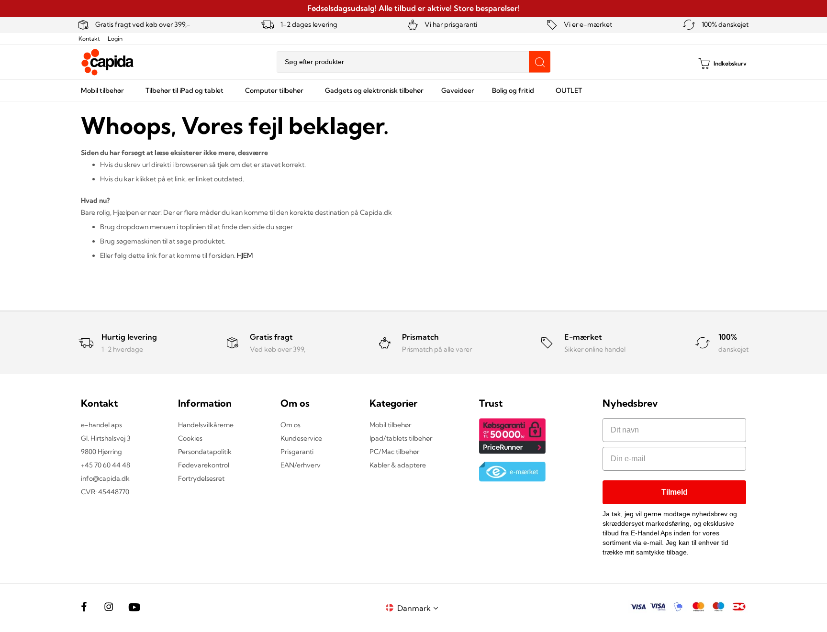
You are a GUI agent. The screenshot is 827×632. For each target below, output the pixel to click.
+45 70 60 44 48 (105, 465)
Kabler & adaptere (397, 465)
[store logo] (107, 62)
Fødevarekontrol (203, 465)
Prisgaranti (296, 451)
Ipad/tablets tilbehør (400, 438)
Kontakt (89, 38)
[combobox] (413, 62)
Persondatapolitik (205, 451)
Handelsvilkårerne (206, 425)
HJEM (245, 255)
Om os (290, 425)
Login (115, 38)
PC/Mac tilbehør (394, 451)
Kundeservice (301, 438)
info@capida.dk (105, 478)
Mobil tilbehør (390, 425)
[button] (419, 608)
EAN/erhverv (300, 465)
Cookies (190, 438)
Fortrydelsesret (201, 478)
